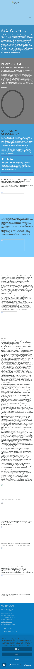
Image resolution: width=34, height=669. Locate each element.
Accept (17, 654)
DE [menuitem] (3, 22)
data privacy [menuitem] (10, 631)
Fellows (8, 159)
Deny (17, 649)
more (17, 659)
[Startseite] (17, 8)
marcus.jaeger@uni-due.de (8, 624)
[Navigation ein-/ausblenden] (30, 16)
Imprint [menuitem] (8, 628)
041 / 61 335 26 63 (10, 618)
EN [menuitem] (8, 22)
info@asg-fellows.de (6, 622)
